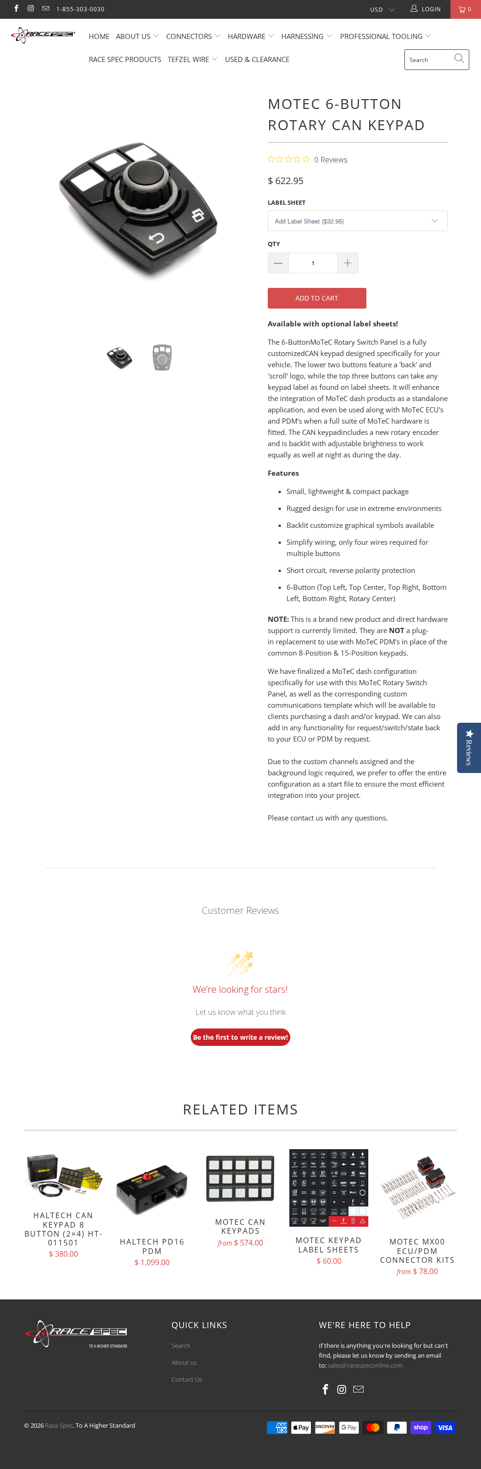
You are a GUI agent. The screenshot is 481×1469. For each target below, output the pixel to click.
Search (180, 1345)
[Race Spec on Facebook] (16, 9)
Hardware (246, 36)
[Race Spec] (43, 36)
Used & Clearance (257, 59)
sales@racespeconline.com (365, 1365)
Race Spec (59, 1425)
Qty (274, 244)
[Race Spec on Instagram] (30, 9)
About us (134, 36)
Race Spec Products (125, 59)
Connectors (189, 36)
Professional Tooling (382, 36)
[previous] (36, 208)
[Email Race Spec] (45, 9)
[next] (246, 208)
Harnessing (302, 36)
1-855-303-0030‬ (80, 9)
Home (99, 36)
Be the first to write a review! (240, 1037)
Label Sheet (287, 202)
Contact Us (186, 1379)
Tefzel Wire (188, 59)
